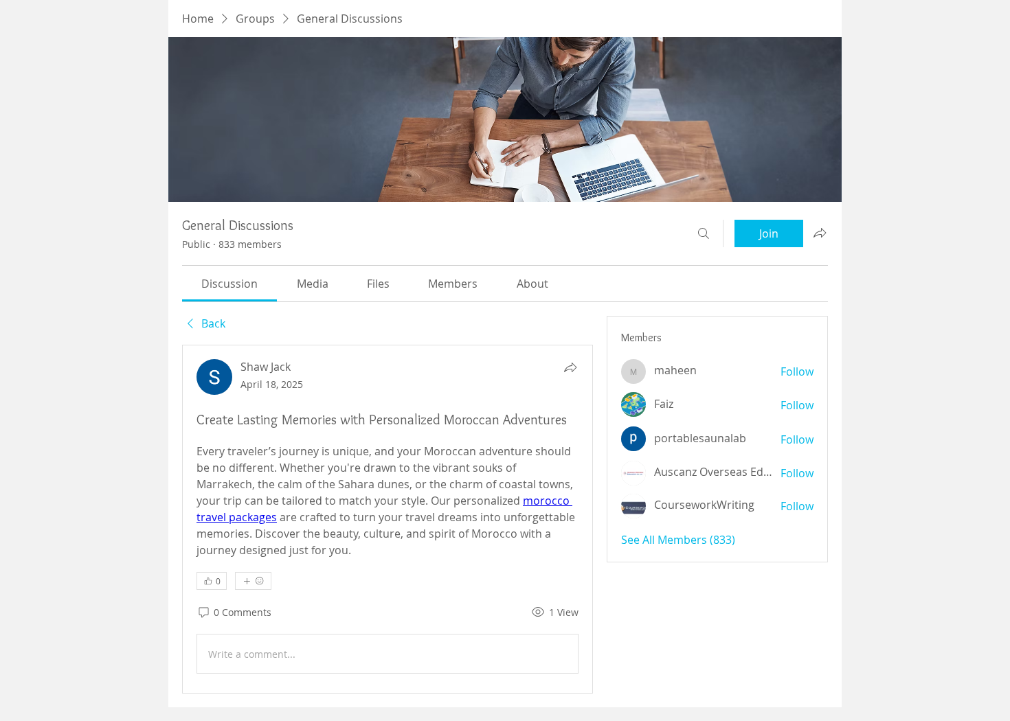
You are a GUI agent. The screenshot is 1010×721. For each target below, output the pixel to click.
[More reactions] (253, 581)
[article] (387, 519)
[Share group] (819, 233)
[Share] (570, 367)
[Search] (703, 233)
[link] (229, 283)
